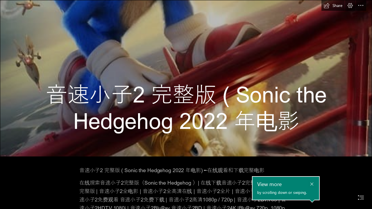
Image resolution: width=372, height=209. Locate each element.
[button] (333, 5)
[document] (186, 104)
